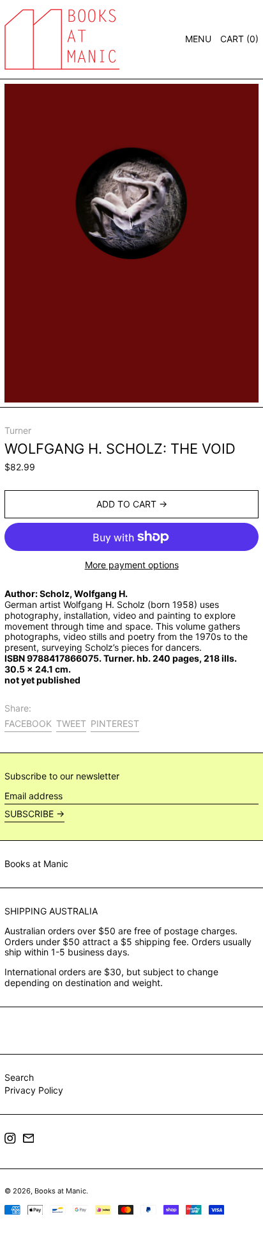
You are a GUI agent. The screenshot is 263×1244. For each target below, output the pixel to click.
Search (19, 1077)
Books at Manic (36, 863)
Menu (198, 38)
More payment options (132, 565)
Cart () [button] (239, 38)
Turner (17, 430)
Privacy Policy (33, 1090)
